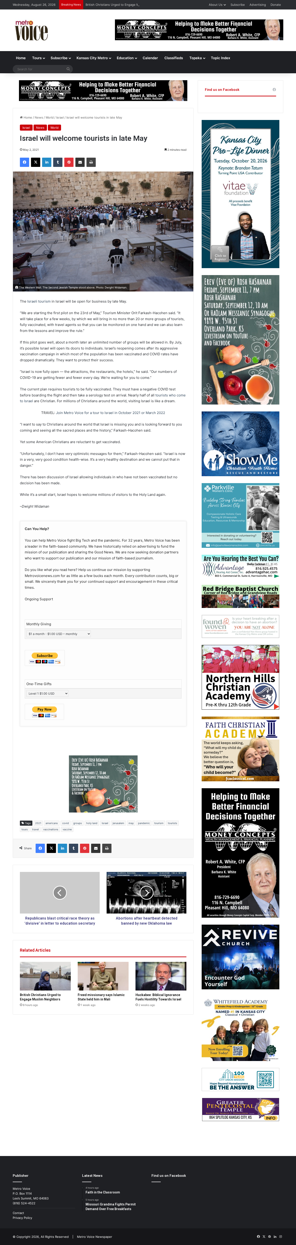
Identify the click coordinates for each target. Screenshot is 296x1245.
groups (77, 823)
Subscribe (238, 4)
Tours (37, 58)
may (131, 823)
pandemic (144, 823)
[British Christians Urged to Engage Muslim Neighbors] (45, 976)
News (39, 117)
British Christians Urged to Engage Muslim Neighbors (124, 4)
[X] (35, 162)
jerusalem (118, 823)
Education (125, 58)
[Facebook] (24, 162)
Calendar (150, 58)
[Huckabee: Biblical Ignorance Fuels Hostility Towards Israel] (161, 976)
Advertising (258, 4)
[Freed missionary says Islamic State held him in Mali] (103, 976)
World (50, 117)
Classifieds (173, 58)
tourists (172, 823)
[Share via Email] (80, 162)
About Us (215, 4)
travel (35, 829)
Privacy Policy (22, 1218)
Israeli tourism (39, 301)
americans (52, 823)
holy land (91, 823)
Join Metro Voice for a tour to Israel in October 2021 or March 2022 (110, 413)
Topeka (195, 58)
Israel (60, 117)
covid (65, 823)
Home (21, 58)
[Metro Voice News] (31, 30)
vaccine (67, 829)
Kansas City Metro (92, 58)
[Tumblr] (57, 162)
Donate (276, 4)
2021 (38, 823)
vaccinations (50, 829)
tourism (158, 823)
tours (25, 829)
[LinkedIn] (46, 162)
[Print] (91, 162)
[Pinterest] (69, 162)
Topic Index (220, 58)
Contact (18, 1213)
